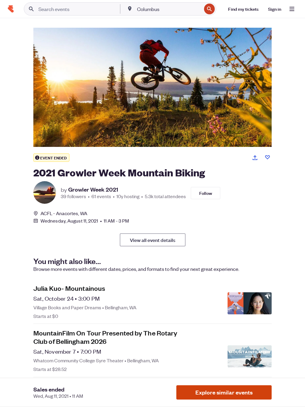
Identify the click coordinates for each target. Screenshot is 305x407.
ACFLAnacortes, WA (64, 213)
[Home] (10, 9)
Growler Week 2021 (93, 189)
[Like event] (267, 157)
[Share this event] (255, 158)
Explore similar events (224, 392)
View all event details (152, 240)
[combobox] (168, 9)
